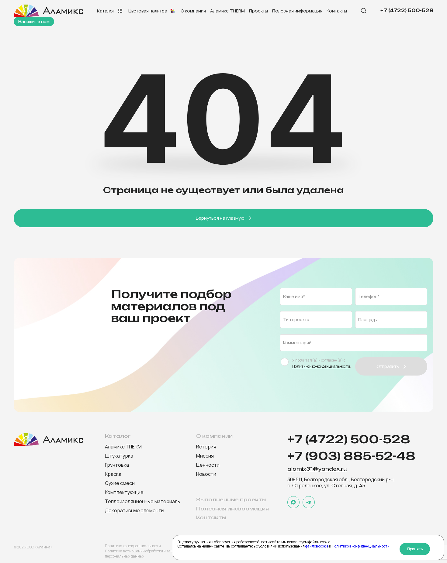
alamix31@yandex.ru (317, 469)
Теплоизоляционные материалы (143, 501)
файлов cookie (316, 546)
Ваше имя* (294, 296)
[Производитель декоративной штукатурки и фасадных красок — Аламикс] (49, 11)
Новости (206, 474)
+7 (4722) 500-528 (406, 10)
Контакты (337, 11)
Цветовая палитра (147, 11)
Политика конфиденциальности (133, 545)
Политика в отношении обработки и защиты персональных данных (142, 553)
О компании (193, 11)
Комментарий (297, 342)
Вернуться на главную (220, 218)
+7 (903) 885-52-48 (351, 456)
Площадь (367, 319)
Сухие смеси (120, 483)
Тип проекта (296, 319)
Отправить (387, 366)
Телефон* (368, 296)
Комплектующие (124, 492)
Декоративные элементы (134, 510)
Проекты (258, 11)
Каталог (106, 11)
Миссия (205, 455)
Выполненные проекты (231, 500)
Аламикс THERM (227, 11)
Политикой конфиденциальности (361, 546)
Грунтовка (117, 465)
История (206, 446)
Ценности (208, 465)
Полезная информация (297, 11)
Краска (113, 474)
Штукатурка (119, 455)
